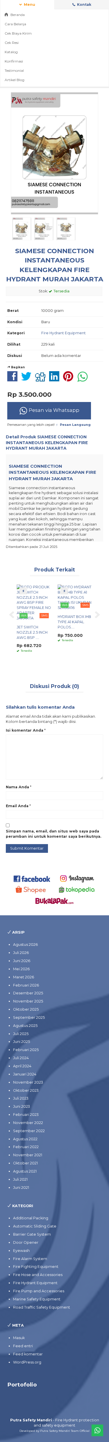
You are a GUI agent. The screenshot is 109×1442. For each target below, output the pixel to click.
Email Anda (17, 806)
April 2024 (22, 1066)
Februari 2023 (26, 1114)
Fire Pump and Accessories (38, 1291)
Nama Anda (17, 787)
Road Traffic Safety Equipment (41, 1307)
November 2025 (28, 1001)
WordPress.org (27, 1362)
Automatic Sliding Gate (34, 1226)
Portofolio (22, 1384)
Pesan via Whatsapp (53, 410)
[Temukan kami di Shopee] (32, 889)
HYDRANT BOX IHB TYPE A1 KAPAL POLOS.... (74, 621)
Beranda (17, 14)
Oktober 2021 (25, 1163)
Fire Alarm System (30, 1259)
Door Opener (25, 1242)
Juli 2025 (20, 1034)
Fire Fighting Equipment (35, 1266)
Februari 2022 (26, 1147)
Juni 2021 (21, 1187)
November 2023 (28, 1082)
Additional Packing (30, 1218)
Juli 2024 (21, 1058)
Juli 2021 (20, 1179)
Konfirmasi (14, 61)
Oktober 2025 (26, 1009)
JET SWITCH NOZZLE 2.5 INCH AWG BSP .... (32, 632)
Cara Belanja (15, 24)
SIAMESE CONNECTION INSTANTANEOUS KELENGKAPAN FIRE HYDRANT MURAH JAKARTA (47, 443)
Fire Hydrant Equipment (63, 333)
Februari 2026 (26, 985)
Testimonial (14, 70)
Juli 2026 (21, 952)
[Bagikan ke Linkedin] (55, 379)
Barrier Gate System (32, 1234)
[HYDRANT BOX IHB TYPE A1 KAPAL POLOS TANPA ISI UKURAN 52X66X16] (75, 597)
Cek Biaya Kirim (18, 33)
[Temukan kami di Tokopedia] (77, 889)
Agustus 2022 (25, 1139)
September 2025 (29, 1017)
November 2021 (27, 1155)
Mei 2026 (21, 969)
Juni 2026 (21, 961)
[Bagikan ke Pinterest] (69, 379)
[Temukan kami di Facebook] (32, 878)
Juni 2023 (21, 1106)
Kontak (83, 4)
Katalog (11, 52)
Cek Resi (12, 42)
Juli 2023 (20, 1098)
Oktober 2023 (26, 1090)
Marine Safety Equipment (36, 1299)
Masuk (19, 1338)
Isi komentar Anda (24, 730)
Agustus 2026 (25, 944)
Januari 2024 (24, 1074)
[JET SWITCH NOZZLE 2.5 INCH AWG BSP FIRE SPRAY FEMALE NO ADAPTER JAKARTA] (34, 602)
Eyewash (21, 1250)
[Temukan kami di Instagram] (77, 878)
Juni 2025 (21, 1041)
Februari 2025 (26, 1050)
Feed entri (23, 1346)
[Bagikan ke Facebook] (13, 379)
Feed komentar (28, 1354)
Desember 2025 (28, 993)
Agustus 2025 (25, 1025)
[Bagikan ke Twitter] (27, 379)
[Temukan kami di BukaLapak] (54, 900)
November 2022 (28, 1123)
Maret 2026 (23, 977)
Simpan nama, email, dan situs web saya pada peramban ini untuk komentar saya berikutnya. (53, 834)
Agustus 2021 (25, 1171)
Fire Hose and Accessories (37, 1275)
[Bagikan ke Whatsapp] (84, 379)
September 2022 (29, 1131)
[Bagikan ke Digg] (41, 379)
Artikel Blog (14, 80)
